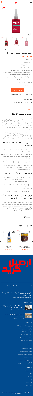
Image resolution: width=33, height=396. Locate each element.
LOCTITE (24, 137)
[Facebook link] (23, 102)
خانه (30, 50)
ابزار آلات (29, 376)
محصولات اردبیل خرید (22, 50)
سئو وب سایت (28, 357)
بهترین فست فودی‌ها (26, 340)
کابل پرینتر (29, 382)
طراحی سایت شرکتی (26, 348)
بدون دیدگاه (13, 310)
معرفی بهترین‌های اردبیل (25, 360)
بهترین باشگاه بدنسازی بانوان (24, 326)
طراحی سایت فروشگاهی (26, 351)
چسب (14, 50)
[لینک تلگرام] (15, 102)
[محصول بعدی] (2, 50)
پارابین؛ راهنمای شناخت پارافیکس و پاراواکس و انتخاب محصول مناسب (12, 306)
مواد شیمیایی (28, 385)
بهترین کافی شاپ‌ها (26, 335)
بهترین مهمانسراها (27, 332)
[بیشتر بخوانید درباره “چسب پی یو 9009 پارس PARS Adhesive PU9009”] (19, 235)
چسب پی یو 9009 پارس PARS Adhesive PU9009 (24, 246)
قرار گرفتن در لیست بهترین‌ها (24, 363)
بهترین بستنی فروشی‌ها (25, 329)
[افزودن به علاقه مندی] (19, 232)
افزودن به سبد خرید (17, 90)
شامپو (30, 374)
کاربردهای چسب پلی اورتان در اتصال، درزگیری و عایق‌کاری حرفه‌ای (14, 315)
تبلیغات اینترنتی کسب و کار (24, 354)
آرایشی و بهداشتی (27, 371)
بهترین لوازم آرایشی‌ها (26, 337)
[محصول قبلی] (5, 50)
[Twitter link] (21, 102)
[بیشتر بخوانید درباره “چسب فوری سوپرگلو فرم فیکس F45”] (3, 235)
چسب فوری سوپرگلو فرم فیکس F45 (8, 246)
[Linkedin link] (17, 102)
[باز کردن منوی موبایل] (31, 2)
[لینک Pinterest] (19, 102)
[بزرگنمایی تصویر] (28, 34)
